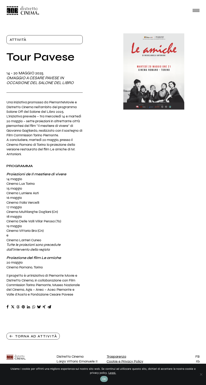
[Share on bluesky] (38, 306)
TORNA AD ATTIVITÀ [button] (36, 336)
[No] (201, 374)
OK (104, 379)
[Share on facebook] (7, 306)
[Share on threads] (17, 306)
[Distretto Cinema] (22, 10)
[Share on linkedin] (28, 306)
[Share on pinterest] (23, 306)
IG (198, 361)
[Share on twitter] (12, 306)
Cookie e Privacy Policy (125, 361)
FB (197, 356)
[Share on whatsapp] (33, 306)
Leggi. (112, 372)
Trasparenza (116, 356)
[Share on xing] (44, 306)
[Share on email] (49, 306)
